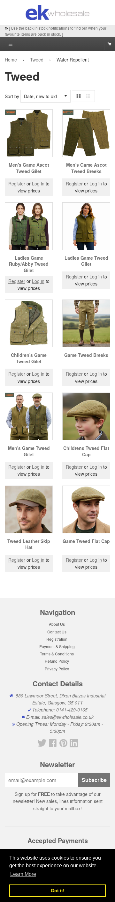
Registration (56, 639)
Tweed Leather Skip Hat (28, 544)
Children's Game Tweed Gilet (29, 358)
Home (11, 59)
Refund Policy (57, 661)
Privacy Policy (57, 668)
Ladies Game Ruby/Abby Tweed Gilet (29, 264)
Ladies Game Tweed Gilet (86, 261)
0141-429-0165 (72, 709)
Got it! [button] (58, 890)
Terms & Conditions (57, 653)
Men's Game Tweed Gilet (29, 451)
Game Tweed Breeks (86, 355)
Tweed (36, 59)
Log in (38, 183)
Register (16, 183)
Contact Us (56, 631)
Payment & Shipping (57, 646)
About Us (57, 624)
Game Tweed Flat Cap (86, 541)
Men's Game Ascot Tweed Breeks (86, 168)
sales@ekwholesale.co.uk (68, 717)
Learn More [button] (23, 874)
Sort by (12, 96)
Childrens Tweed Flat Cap (86, 451)
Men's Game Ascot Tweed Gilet (29, 168)
